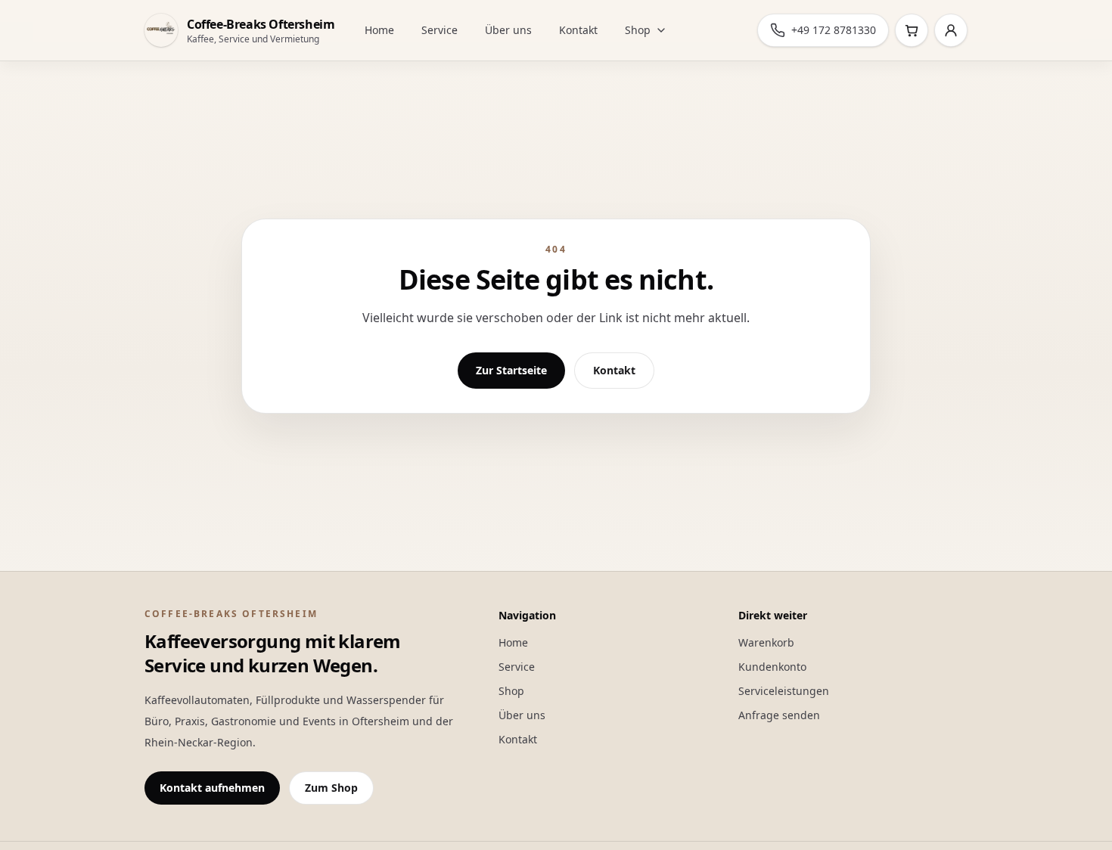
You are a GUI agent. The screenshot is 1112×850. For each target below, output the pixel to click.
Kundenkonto (772, 666)
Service (439, 30)
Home (379, 30)
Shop (638, 30)
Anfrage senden (779, 715)
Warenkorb (766, 642)
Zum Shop (331, 787)
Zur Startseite (511, 370)
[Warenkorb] (911, 30)
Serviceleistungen (783, 691)
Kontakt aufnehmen (212, 787)
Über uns (508, 30)
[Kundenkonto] (951, 30)
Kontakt (578, 30)
